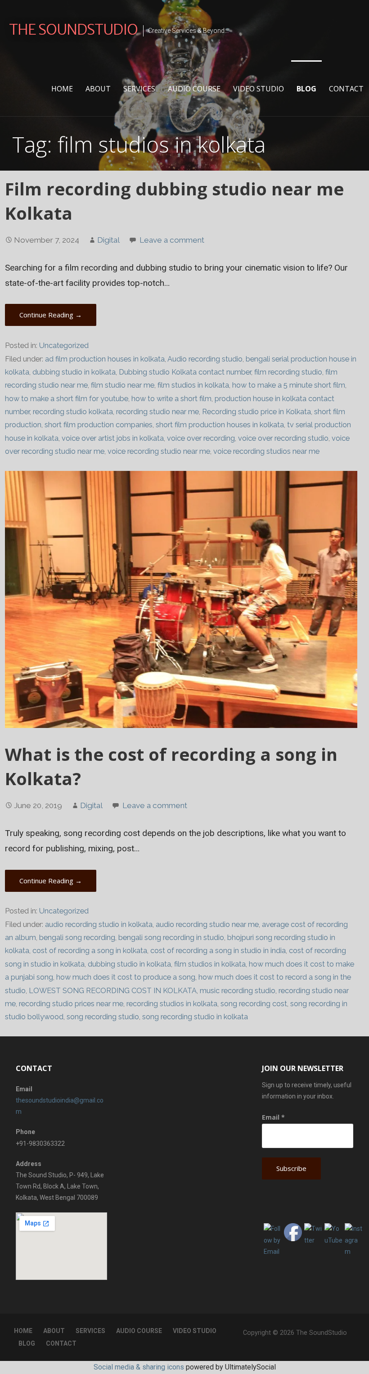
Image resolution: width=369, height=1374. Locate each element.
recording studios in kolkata (171, 1003)
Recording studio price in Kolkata (256, 411)
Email (273, 1117)
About (98, 89)
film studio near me (122, 385)
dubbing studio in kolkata (74, 372)
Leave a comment (172, 239)
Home (62, 89)
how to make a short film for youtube (66, 398)
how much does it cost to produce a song (125, 977)
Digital (108, 239)
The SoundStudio (73, 30)
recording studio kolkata (73, 411)
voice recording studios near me (266, 451)
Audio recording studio (205, 359)
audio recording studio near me (207, 924)
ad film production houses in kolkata (105, 359)
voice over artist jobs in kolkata (113, 438)
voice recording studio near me (159, 451)
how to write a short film (171, 398)
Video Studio (258, 89)
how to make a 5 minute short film (288, 385)
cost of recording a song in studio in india (218, 950)
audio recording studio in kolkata (99, 924)
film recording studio (288, 372)
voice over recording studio (283, 438)
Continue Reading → (50, 314)
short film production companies (99, 424)
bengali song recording (77, 937)
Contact (346, 89)
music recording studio (237, 990)
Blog (306, 89)
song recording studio (103, 1016)
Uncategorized (64, 345)
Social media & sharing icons (139, 1367)
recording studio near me (157, 411)
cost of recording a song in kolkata (89, 950)
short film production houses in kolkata (220, 424)
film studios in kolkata (193, 385)
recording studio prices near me (71, 1003)
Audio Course (194, 89)
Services (139, 89)
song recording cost (253, 1003)
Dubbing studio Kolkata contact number (185, 372)
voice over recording (201, 438)
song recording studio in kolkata (195, 1016)
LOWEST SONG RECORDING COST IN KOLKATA (113, 990)
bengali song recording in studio (171, 937)
